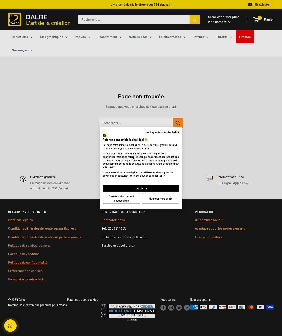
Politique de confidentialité (162, 132)
